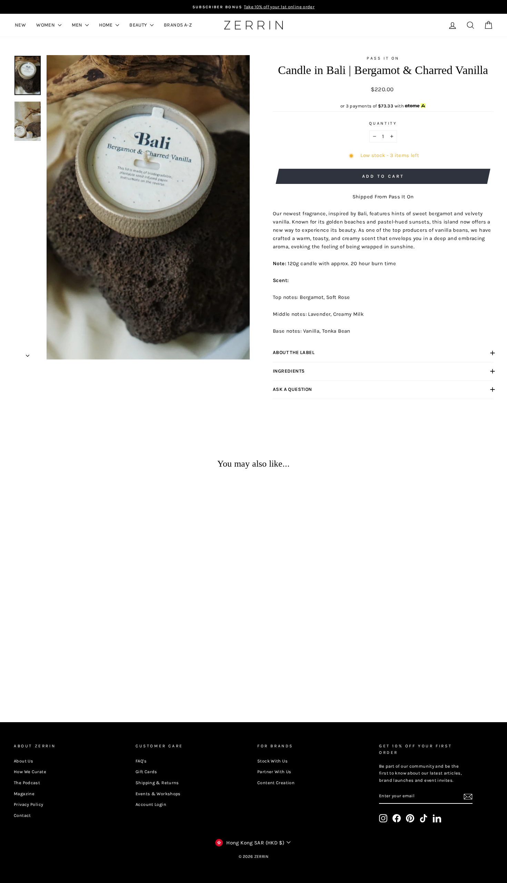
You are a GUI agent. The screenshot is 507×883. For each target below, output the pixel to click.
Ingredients (289, 371)
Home (106, 25)
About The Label (294, 352)
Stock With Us (272, 760)
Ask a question (292, 389)
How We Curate (30, 771)
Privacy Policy (28, 804)
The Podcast (27, 782)
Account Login (151, 804)
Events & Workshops (158, 793)
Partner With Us (274, 771)
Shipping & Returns (157, 782)
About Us (23, 760)
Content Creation (276, 782)
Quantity (383, 123)
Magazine (24, 793)
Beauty (138, 25)
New (20, 25)
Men (78, 25)
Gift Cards (146, 771)
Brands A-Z (178, 25)
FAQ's (141, 760)
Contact (22, 815)
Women (46, 25)
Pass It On (383, 58)
